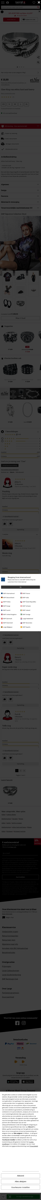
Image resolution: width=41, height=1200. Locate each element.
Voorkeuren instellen (20, 1187)
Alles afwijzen (20, 1182)
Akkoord (20, 1176)
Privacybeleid (34, 1146)
